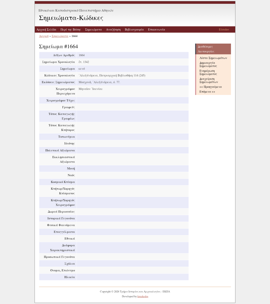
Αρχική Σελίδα (46, 29)
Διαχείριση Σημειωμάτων (209, 80)
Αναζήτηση (113, 29)
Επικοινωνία (156, 29)
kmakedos (143, 296)
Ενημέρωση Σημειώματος (208, 72)
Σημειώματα (93, 29)
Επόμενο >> (207, 91)
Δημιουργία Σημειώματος (208, 64)
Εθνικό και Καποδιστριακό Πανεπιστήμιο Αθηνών (76, 10)
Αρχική (44, 36)
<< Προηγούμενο (211, 87)
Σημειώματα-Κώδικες (71, 17)
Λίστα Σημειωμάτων (213, 58)
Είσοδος (224, 29)
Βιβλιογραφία (134, 29)
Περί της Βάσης (71, 29)
